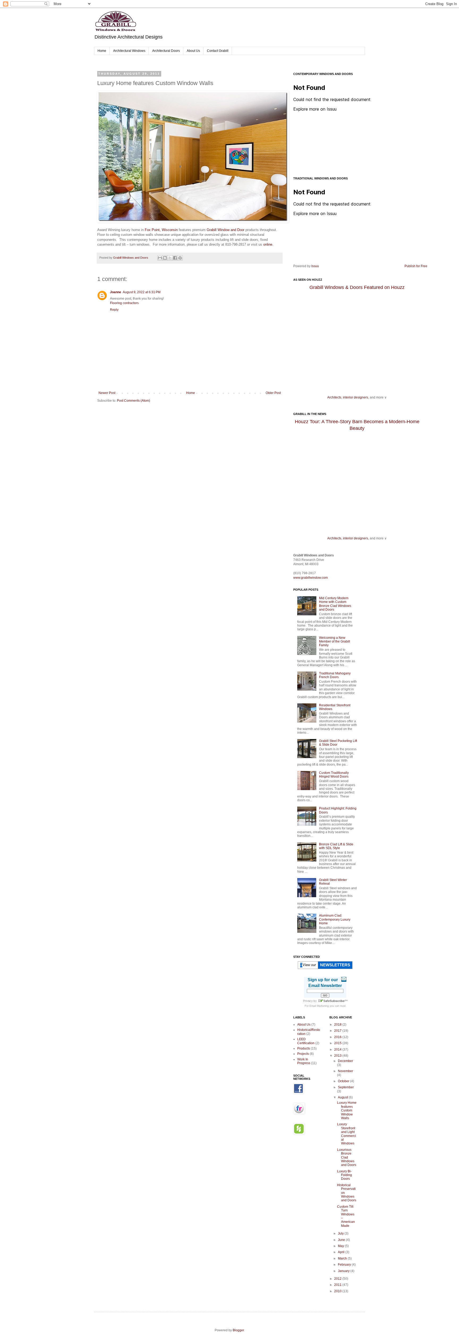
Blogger (238, 1330)
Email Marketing (319, 1005)
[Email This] (160, 258)
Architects (334, 397)
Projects (303, 1054)
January (344, 1271)
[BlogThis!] (165, 258)
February (345, 1264)
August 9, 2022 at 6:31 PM (141, 292)
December (345, 1061)
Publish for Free (416, 266)
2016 (338, 1037)
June (342, 1240)
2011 (338, 1285)
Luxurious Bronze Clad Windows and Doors (346, 1157)
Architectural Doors (166, 51)
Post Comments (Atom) (133, 400)
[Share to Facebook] (175, 258)
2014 (338, 1049)
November (345, 1071)
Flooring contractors (124, 303)
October (344, 1081)
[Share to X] (170, 258)
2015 (338, 1043)
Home (101, 51)
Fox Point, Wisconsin (161, 230)
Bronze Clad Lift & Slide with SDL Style (336, 846)
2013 (338, 1055)
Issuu (315, 266)
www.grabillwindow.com (310, 578)
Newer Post (107, 393)
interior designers (355, 397)
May (341, 1246)
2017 (338, 1031)
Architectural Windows (129, 51)
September (346, 1087)
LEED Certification (305, 1041)
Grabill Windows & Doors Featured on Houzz (357, 287)
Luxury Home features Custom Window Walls (346, 1110)
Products (303, 1048)
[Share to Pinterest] (180, 258)
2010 (338, 1291)
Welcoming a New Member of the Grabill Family (334, 641)
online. (268, 244)
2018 (338, 1024)
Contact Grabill (217, 51)
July (341, 1233)
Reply (114, 310)
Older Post (273, 393)
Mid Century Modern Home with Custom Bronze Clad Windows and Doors (335, 603)
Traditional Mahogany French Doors (335, 675)
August (343, 1097)
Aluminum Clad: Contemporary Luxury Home (334, 919)
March (343, 1258)
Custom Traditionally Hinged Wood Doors (334, 774)
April (341, 1252)
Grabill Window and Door (225, 230)
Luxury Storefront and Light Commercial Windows (346, 1133)
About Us (193, 51)
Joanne (115, 292)
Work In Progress (303, 1061)
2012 (338, 1279)
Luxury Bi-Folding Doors (344, 1175)
